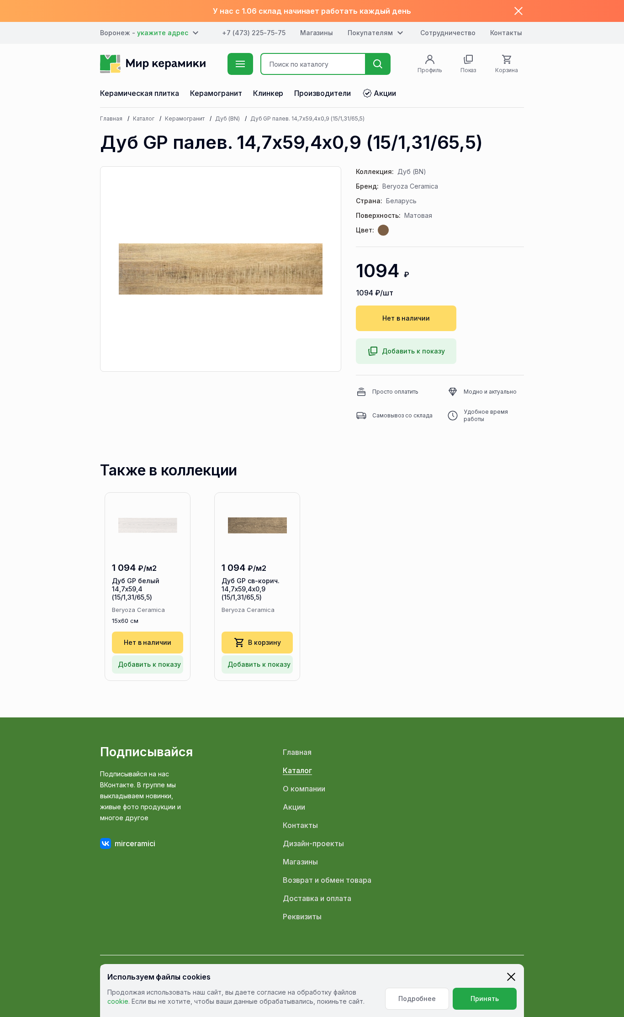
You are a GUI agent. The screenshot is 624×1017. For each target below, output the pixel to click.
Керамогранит (185, 118)
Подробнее (417, 998)
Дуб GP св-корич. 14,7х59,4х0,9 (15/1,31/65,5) (251, 589)
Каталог (143, 118)
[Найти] (378, 64)
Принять (485, 998)
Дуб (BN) (227, 118)
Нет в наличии (406, 318)
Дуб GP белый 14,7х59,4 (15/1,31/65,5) (135, 589)
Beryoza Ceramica (410, 186)
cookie (117, 1001)
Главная (111, 118)
